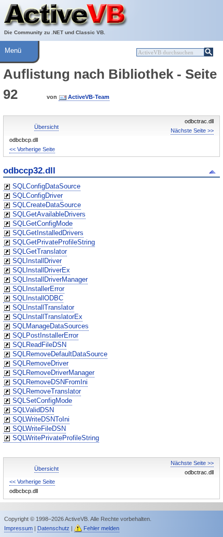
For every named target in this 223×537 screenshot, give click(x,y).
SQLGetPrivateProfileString (53, 242)
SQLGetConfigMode (42, 223)
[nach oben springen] (214, 171)
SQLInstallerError (38, 289)
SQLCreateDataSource (46, 205)
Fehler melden (101, 528)
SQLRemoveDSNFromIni (50, 382)
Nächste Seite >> (192, 130)
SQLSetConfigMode (42, 400)
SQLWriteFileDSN (39, 428)
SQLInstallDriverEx (41, 270)
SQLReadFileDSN (39, 345)
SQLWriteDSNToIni (40, 419)
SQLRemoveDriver (40, 363)
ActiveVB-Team (88, 97)
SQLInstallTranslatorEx (47, 317)
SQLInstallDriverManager (50, 279)
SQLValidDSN (33, 410)
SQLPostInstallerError (45, 335)
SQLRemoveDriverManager (53, 372)
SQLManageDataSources (50, 326)
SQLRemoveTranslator (46, 391)
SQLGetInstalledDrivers (47, 233)
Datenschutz (53, 528)
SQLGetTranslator (39, 251)
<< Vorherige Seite (32, 149)
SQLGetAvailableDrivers (49, 214)
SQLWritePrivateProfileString (55, 438)
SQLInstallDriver (37, 261)
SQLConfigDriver (37, 195)
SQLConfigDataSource (46, 186)
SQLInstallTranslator (43, 307)
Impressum (18, 528)
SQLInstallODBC (37, 298)
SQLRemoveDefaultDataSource (59, 354)
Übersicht (46, 127)
